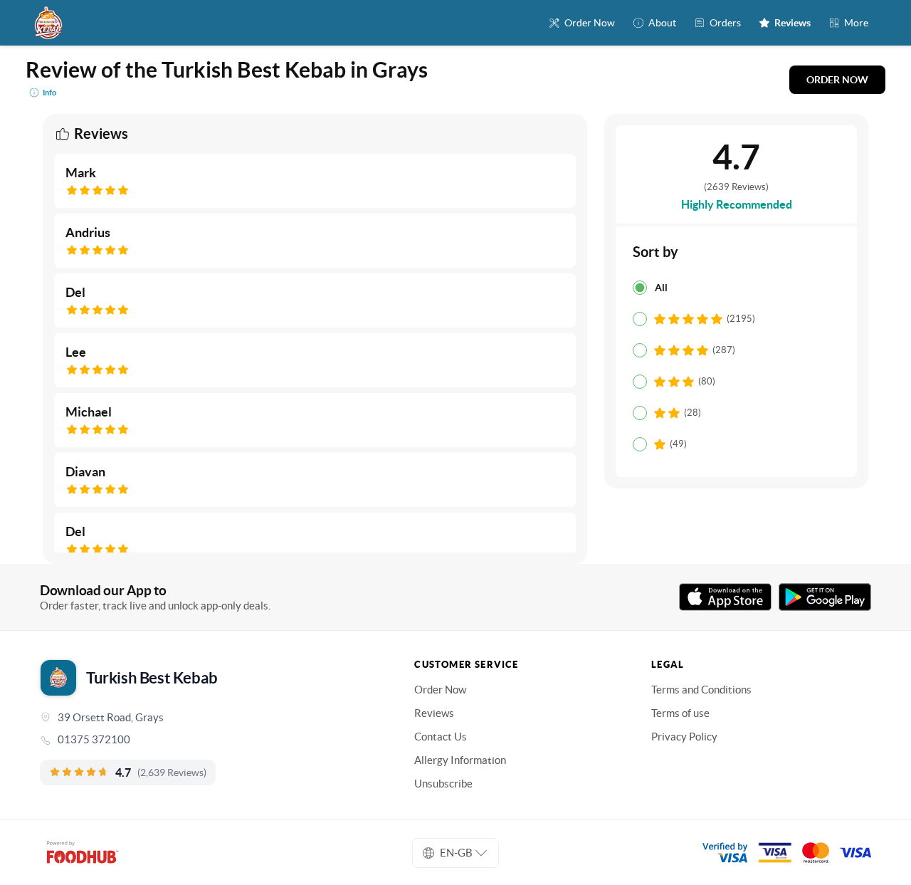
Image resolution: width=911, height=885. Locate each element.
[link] (207, 740)
